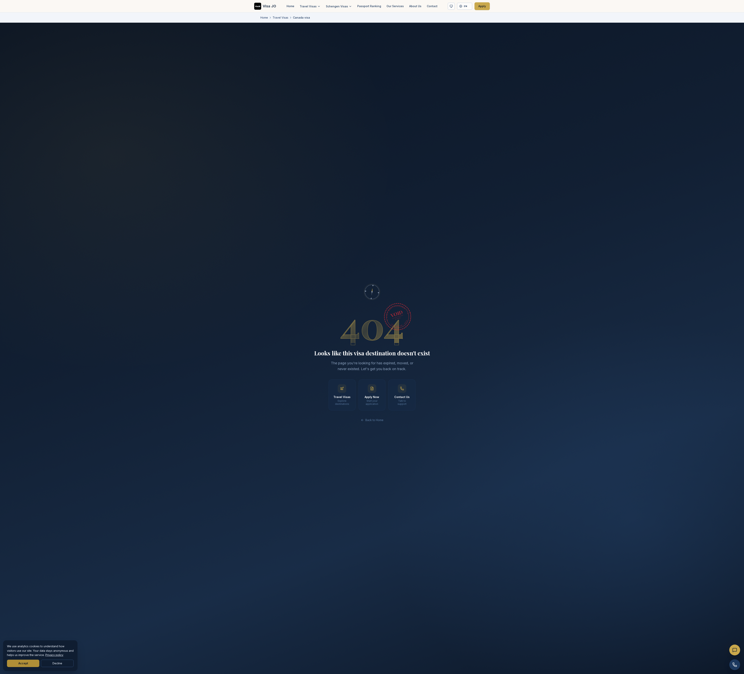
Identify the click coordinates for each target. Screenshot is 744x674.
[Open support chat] (734, 650)
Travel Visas (308, 6)
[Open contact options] (734, 664)
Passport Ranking (369, 6)
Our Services (395, 6)
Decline (57, 663)
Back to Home (374, 420)
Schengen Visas (337, 6)
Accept (23, 663)
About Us (415, 6)
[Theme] (451, 6)
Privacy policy (54, 655)
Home (290, 6)
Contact (432, 6)
